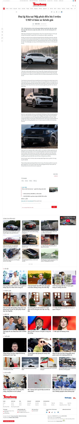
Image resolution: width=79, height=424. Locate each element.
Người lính (45, 8)
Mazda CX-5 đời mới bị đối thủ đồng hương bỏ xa (30, 232)
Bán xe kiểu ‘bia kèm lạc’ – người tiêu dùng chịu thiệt (34, 189)
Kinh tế (11, 8)
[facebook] (73, 1)
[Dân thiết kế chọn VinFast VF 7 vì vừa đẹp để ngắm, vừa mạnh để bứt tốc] (11, 225)
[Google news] (58, 412)
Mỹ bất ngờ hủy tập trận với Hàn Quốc (29, 369)
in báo (57, 12)
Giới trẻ (31, 8)
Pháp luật (36, 8)
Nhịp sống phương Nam (15, 406)
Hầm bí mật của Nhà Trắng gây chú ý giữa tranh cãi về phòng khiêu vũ (64, 354)
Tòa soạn (56, 0)
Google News (62, 12)
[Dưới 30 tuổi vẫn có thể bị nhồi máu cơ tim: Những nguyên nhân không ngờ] (64, 381)
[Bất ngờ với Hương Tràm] (64, 323)
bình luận (59, 12)
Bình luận (2, 38)
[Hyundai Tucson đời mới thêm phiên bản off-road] (30, 239)
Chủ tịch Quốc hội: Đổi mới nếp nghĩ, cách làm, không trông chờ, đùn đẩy (39, 286)
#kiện (30, 180)
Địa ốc (19, 8)
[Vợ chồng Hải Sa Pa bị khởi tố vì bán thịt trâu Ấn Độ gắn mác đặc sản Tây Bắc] (39, 299)
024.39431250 (6, 413)
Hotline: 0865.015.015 (24, 0)
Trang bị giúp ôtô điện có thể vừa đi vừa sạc (30, 260)
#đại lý (35, 180)
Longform (37, 401)
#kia (23, 180)
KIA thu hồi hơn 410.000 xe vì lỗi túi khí (32, 193)
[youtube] (75, 1)
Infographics (46, 401)
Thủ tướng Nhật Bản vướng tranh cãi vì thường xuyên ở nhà (11, 369)
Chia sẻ (2, 32)
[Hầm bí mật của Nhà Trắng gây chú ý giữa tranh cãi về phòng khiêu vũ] (64, 345)
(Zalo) (25, 410)
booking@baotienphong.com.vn (24, 412)
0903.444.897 (35, 410)
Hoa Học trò (49, 0)
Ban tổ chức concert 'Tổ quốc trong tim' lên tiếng (39, 332)
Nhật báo (13, 401)
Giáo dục (59, 8)
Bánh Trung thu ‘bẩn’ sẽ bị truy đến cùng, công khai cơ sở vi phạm (13, 390)
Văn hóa (51, 8)
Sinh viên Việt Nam (42, 0)
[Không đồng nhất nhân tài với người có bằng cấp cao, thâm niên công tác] (14, 277)
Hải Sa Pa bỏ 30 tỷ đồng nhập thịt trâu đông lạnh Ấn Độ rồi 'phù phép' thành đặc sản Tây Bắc (14, 309)
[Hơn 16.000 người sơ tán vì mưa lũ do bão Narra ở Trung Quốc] (67, 362)
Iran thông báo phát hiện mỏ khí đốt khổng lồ (48, 369)
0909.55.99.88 (21, 410)
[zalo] (55, 412)
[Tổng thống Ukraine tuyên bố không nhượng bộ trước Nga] (14, 345)
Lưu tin (2, 35)
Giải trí (55, 8)
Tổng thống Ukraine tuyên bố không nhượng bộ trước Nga (14, 354)
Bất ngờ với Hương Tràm (61, 331)
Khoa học (63, 8)
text (54, 12)
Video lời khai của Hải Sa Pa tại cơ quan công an (64, 308)
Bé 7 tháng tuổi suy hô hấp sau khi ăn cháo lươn (39, 390)
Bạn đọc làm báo (9, 421)
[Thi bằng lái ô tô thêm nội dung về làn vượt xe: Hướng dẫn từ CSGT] (49, 253)
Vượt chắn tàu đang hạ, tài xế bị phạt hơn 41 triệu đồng (11, 260)
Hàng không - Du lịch (63, 404)
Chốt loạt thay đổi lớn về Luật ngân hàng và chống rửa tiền (63, 286)
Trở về (2, 41)
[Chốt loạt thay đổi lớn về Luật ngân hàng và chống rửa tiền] (64, 277)
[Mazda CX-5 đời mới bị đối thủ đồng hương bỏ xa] (30, 225)
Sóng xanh (15, 8)
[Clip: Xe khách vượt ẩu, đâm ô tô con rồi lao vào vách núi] (49, 225)
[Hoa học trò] (74, 398)
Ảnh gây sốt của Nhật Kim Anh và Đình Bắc (14, 332)
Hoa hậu (67, 8)
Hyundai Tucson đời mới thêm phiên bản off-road (30, 246)
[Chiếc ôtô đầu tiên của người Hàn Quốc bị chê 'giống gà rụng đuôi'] (11, 239)
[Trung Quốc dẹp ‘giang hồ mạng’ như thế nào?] (39, 345)
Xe (48, 8)
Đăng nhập (23, 200)
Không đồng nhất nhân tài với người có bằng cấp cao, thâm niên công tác (14, 286)
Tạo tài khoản (30, 200)
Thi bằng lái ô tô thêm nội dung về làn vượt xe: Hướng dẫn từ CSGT (49, 260)
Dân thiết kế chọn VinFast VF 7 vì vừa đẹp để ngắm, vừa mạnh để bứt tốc (11, 232)
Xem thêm (75, 8)
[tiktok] (52, 412)
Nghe (2, 29)
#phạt (26, 180)
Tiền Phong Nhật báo (33, 0)
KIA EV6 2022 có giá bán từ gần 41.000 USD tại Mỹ (35, 196)
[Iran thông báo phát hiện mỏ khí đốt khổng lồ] (48, 362)
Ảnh (20, 401)
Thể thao (40, 8)
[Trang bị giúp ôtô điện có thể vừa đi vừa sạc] (30, 253)
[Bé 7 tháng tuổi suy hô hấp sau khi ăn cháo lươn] (39, 381)
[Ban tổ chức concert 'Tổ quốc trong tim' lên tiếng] (39, 323)
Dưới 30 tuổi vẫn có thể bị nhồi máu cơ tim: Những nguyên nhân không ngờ (64, 390)
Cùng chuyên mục (9, 218)
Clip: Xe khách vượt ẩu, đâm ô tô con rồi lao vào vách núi (49, 232)
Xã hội (7, 8)
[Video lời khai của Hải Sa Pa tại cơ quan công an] (64, 299)
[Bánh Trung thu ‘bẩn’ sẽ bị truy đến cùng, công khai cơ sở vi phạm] (14, 381)
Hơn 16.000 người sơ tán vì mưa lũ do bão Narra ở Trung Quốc (67, 369)
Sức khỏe (23, 8)
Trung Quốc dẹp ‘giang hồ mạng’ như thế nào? (39, 354)
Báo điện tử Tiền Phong (39, 4)
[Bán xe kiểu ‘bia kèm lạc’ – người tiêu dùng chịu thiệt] (53, 189)
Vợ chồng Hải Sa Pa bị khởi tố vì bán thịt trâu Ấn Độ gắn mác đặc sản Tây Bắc (38, 309)
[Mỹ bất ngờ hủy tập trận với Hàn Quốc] (30, 362)
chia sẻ (52, 12)
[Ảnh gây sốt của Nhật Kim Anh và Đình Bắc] (14, 323)
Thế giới (27, 8)
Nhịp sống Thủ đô (6, 406)
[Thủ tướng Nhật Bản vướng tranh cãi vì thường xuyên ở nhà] (11, 362)
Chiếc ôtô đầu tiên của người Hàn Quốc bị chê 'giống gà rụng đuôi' (10, 246)
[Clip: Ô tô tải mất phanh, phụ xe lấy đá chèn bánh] (49, 239)
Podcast (29, 401)
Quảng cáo (61, 0)
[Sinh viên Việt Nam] (68, 398)
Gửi (54, 206)
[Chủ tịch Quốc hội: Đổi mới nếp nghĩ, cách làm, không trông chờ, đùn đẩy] (39, 277)
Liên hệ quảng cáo (21, 409)
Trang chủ (4, 8)
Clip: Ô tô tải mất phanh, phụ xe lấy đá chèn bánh (49, 246)
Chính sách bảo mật (66, 409)
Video (71, 8)
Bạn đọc (52, 404)
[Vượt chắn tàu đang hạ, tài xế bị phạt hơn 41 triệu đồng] (11, 253)
